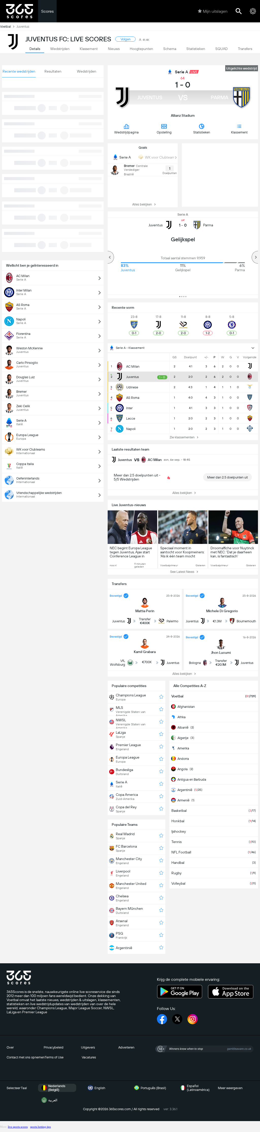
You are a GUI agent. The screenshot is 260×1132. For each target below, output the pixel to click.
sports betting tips (40, 1126)
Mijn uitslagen (215, 11)
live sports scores (18, 1126)
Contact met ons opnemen (26, 1057)
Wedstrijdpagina (126, 132)
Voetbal (5, 26)
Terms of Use (54, 1057)
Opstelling (164, 132)
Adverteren (126, 1047)
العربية (52, 1100)
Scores (47, 11)
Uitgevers (88, 1047)
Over (10, 1047)
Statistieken (201, 132)
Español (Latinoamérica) (198, 1088)
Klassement (239, 132)
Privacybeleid (53, 1047)
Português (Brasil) (153, 1088)
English (99, 1088)
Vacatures (89, 1057)
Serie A (181, 72)
